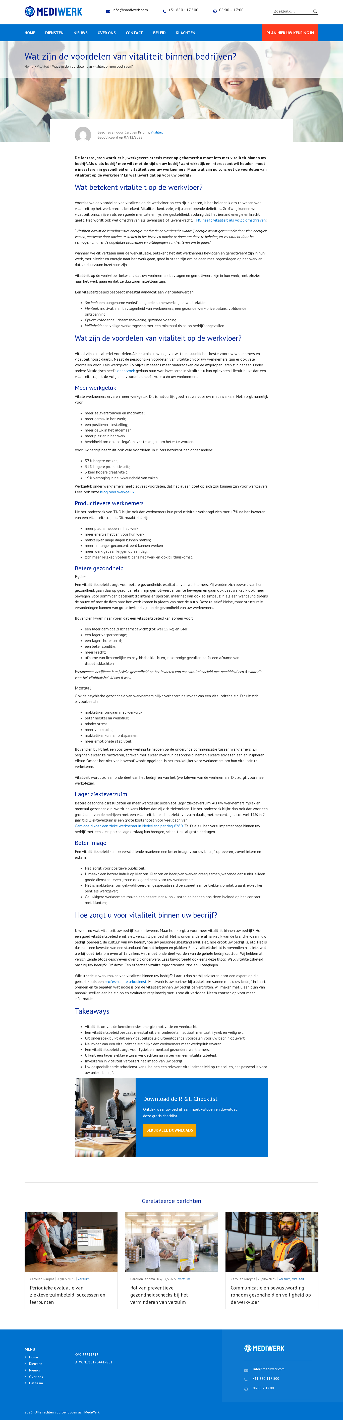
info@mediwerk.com (130, 9)
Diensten (54, 32)
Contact (134, 32)
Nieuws (81, 32)
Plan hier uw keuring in (290, 32)
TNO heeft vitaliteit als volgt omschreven (230, 220)
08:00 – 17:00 (231, 9)
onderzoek (126, 370)
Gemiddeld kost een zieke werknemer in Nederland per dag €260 (129, 825)
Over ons (107, 32)
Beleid (159, 32)
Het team (36, 1383)
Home (30, 32)
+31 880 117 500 (183, 9)
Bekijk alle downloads (169, 1130)
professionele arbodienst (126, 981)
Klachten (185, 32)
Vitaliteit (157, 132)
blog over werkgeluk (117, 491)
